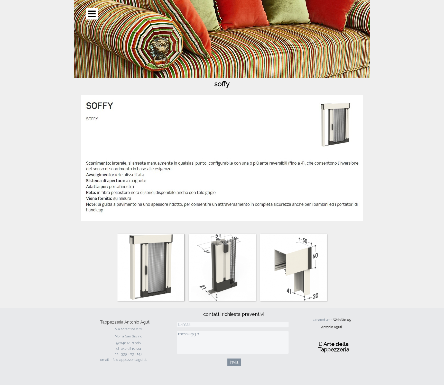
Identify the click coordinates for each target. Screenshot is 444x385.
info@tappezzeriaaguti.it (128, 359)
